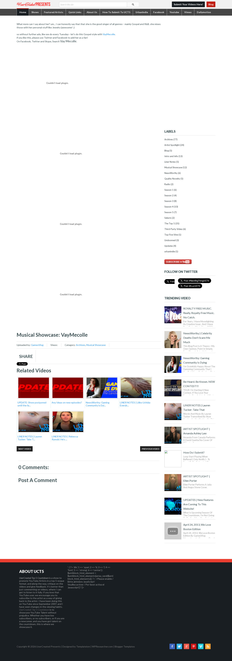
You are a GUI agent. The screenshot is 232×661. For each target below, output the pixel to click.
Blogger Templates (125, 646)
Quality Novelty (172, 178)
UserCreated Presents (48, 646)
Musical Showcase (96, 344)
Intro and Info (171, 156)
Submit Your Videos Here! (188, 4)
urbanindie (169, 251)
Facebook (158, 12)
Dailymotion (204, 12)
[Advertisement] (189, 73)
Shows (35, 12)
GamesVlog (37, 344)
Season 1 (168, 189)
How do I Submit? (193, 452)
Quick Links (74, 12)
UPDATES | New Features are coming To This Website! (198, 504)
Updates (168, 246)
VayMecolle (109, 34)
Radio (167, 184)
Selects (167, 217)
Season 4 (168, 206)
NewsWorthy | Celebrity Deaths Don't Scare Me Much (197, 338)
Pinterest (193, 646)
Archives (80, 344)
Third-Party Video (173, 229)
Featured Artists (53, 12)
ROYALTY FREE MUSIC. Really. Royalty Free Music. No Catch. (198, 313)
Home (22, 12)
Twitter (179, 646)
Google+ (186, 646)
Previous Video (150, 449)
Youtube (174, 12)
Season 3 (168, 201)
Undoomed (170, 240)
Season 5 (168, 212)
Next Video (24, 449)
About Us (92, 12)
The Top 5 (169, 223)
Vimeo (188, 12)
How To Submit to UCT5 (116, 12)
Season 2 (168, 195)
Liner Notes (170, 161)
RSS (208, 646)
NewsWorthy (170, 173)
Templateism (83, 646)
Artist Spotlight (172, 145)
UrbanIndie (142, 12)
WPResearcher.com (102, 646)
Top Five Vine (171, 234)
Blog (210, 4)
